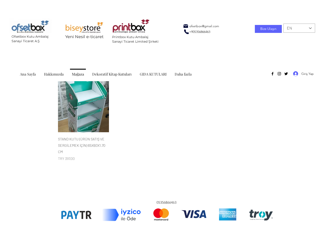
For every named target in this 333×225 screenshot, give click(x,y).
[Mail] (185, 26)
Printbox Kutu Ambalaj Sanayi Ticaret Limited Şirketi (135, 39)
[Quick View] (83, 106)
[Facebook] (272, 73)
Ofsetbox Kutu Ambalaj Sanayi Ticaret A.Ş (30, 38)
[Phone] (186, 31)
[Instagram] (279, 73)
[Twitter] (286, 73)
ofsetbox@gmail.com (204, 26)
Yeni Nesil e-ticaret (84, 36)
